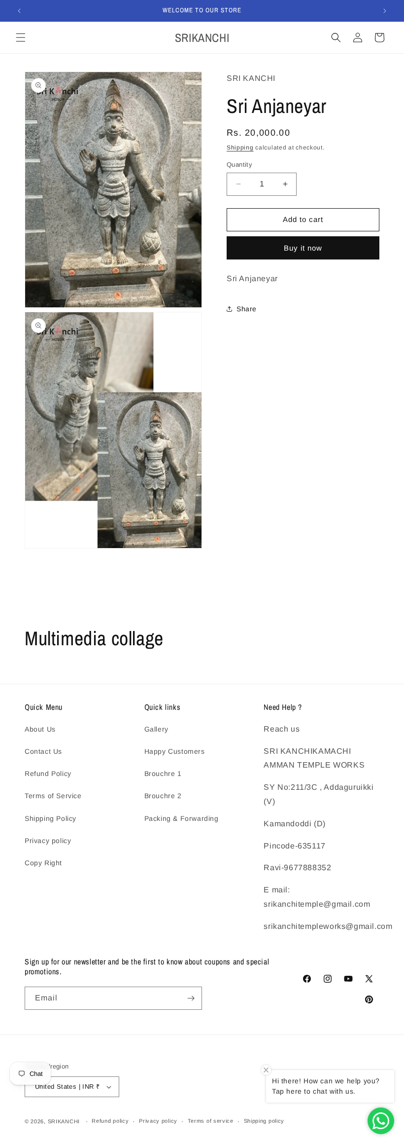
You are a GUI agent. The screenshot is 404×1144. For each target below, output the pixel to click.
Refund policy (110, 1121)
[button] (21, 37)
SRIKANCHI (64, 1121)
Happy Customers (174, 751)
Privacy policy (48, 841)
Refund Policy (48, 773)
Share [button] (246, 309)
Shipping (240, 147)
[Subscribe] (191, 998)
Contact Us (43, 751)
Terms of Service (53, 796)
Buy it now (303, 248)
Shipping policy (264, 1121)
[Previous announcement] (19, 11)
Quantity (239, 164)
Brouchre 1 (163, 773)
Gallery (156, 729)
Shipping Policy (50, 818)
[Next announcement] (385, 11)
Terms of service (211, 1121)
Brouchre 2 (163, 796)
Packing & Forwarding (181, 818)
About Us (40, 729)
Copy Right (43, 863)
